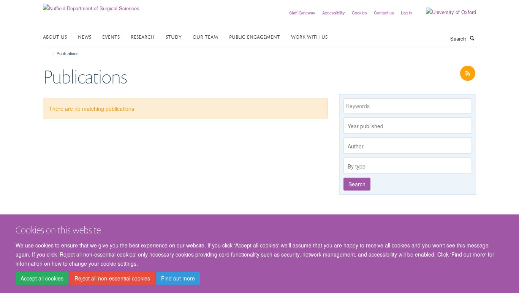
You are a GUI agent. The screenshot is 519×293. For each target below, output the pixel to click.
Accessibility (333, 12)
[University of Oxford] (445, 12)
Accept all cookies (42, 278)
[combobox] (407, 125)
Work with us (309, 36)
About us (55, 36)
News (84, 36)
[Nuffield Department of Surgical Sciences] (91, 5)
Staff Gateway (302, 12)
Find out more (178, 278)
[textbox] (410, 126)
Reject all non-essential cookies (112, 278)
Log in (406, 12)
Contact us (384, 12)
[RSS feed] (467, 73)
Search (357, 184)
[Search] (472, 38)
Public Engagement (254, 36)
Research (143, 36)
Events (111, 36)
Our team (205, 36)
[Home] (50, 53)
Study (174, 36)
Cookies (359, 12)
